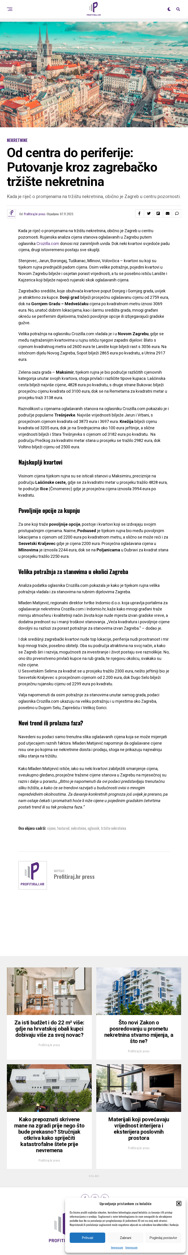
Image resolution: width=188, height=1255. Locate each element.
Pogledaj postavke (163, 1238)
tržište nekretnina (113, 828)
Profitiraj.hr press (34, 213)
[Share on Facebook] (139, 213)
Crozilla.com (47, 243)
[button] (179, 1203)
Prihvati (87, 1238)
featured (63, 828)
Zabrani (125, 1238)
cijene (51, 828)
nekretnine (78, 828)
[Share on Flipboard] (158, 213)
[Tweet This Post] (149, 213)
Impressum (117, 1247)
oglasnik (93, 828)
